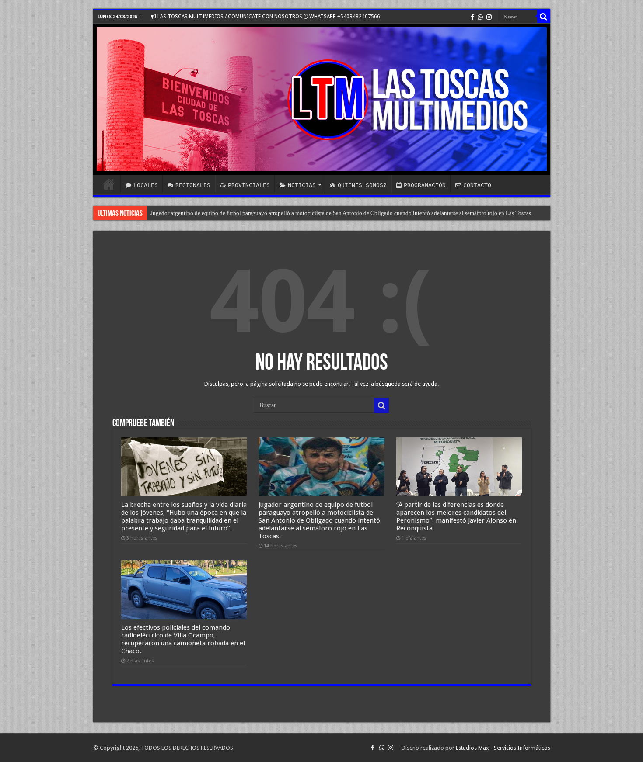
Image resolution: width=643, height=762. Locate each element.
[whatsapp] (480, 17)
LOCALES (145, 185)
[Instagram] (489, 17)
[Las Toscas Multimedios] (321, 99)
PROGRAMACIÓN (425, 185)
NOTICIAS (302, 185)
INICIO (109, 184)
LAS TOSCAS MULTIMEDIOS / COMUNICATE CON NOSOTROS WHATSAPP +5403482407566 (268, 17)
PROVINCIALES (249, 185)
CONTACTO (477, 185)
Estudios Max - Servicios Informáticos (503, 748)
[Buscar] (543, 16)
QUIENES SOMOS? (362, 185)
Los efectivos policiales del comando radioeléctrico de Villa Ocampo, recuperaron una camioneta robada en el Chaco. (183, 639)
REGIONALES (192, 185)
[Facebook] (472, 17)
